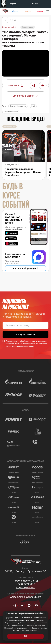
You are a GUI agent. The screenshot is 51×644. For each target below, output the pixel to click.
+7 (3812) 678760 (25, 587)
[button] (15, 85)
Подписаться (25, 334)
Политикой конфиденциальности (20, 346)
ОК (25, 636)
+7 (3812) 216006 (25, 584)
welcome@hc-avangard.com (25, 597)
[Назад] (5, 20)
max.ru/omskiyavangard (25, 268)
